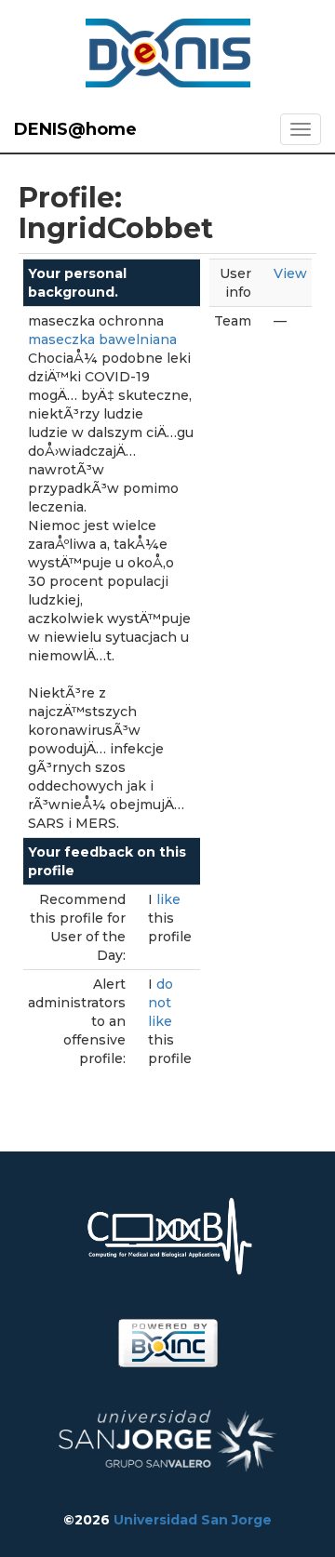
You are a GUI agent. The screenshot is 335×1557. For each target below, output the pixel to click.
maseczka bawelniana (102, 339)
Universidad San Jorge (193, 1519)
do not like (160, 1003)
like (168, 899)
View (290, 273)
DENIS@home (75, 129)
